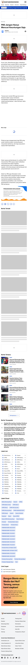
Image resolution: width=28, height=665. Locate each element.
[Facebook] (5, 204)
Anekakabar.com (5, 640)
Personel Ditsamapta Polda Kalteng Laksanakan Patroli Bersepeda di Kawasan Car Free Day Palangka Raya (16, 361)
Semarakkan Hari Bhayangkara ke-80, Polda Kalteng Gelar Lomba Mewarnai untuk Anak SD (14, 434)
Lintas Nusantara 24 (6, 643)
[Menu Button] (25, 2)
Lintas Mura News (19, 643)
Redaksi (3, 621)
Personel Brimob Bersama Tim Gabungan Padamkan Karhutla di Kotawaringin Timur (17, 389)
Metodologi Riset (5, 623)
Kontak (2, 618)
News (10, 357)
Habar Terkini (18, 645)
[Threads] (8, 658)
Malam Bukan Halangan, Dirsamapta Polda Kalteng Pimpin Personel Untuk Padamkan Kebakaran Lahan (17, 398)
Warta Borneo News (5, 645)
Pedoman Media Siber (20, 621)
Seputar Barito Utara (20, 640)
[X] (8, 204)
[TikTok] (13, 658)
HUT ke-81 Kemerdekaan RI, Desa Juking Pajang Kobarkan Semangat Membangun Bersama (15, 445)
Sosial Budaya (23, 4)
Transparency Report (20, 631)
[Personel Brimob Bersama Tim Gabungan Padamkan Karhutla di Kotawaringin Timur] (4, 388)
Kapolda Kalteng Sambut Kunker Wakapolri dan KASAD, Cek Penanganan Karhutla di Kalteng (17, 407)
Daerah (12, 4)
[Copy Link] (14, 204)
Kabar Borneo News (5, 648)
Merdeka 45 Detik (19, 648)
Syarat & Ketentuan (19, 626)
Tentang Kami (18, 618)
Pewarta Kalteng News (6, 651)
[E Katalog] (19, 613)
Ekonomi (17, 4)
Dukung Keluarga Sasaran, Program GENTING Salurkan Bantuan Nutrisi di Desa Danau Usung (14, 440)
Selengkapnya (13, 415)
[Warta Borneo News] (10, 2)
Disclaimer (3, 626)
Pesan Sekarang (14, 602)
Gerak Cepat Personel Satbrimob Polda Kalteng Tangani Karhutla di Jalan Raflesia (16, 370)
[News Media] (24, 613)
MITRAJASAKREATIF (8, 661)
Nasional (7, 4)
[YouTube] (16, 658)
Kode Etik (17, 629)
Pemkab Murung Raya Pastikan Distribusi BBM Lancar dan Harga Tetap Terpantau (15, 423)
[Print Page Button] (25, 31)
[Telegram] (11, 204)
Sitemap (3, 631)
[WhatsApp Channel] (19, 658)
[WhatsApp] (2, 204)
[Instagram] (5, 658)
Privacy (3, 629)
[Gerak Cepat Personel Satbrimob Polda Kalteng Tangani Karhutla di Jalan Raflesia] (4, 369)
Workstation (18, 623)
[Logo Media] (8, 613)
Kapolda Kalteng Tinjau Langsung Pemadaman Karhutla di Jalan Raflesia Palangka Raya (16, 379)
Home (2, 4)
